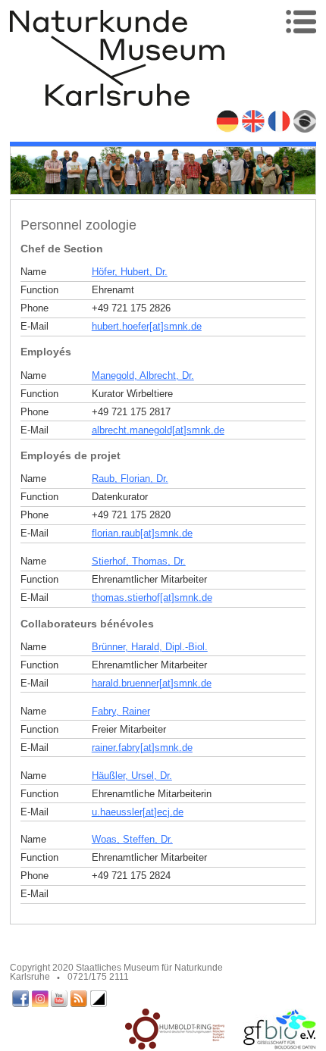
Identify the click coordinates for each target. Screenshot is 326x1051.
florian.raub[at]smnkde (142, 533)
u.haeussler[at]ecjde (137, 812)
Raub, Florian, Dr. (130, 478)
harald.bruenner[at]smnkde (152, 683)
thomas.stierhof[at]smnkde (152, 597)
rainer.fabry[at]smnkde (142, 747)
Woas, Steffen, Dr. (132, 839)
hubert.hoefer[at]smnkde (147, 326)
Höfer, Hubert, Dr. (130, 271)
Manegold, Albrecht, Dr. (143, 375)
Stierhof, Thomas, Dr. (139, 561)
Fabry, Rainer (121, 711)
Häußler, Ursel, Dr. (132, 775)
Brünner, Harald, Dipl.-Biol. (150, 646)
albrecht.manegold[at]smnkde (158, 430)
